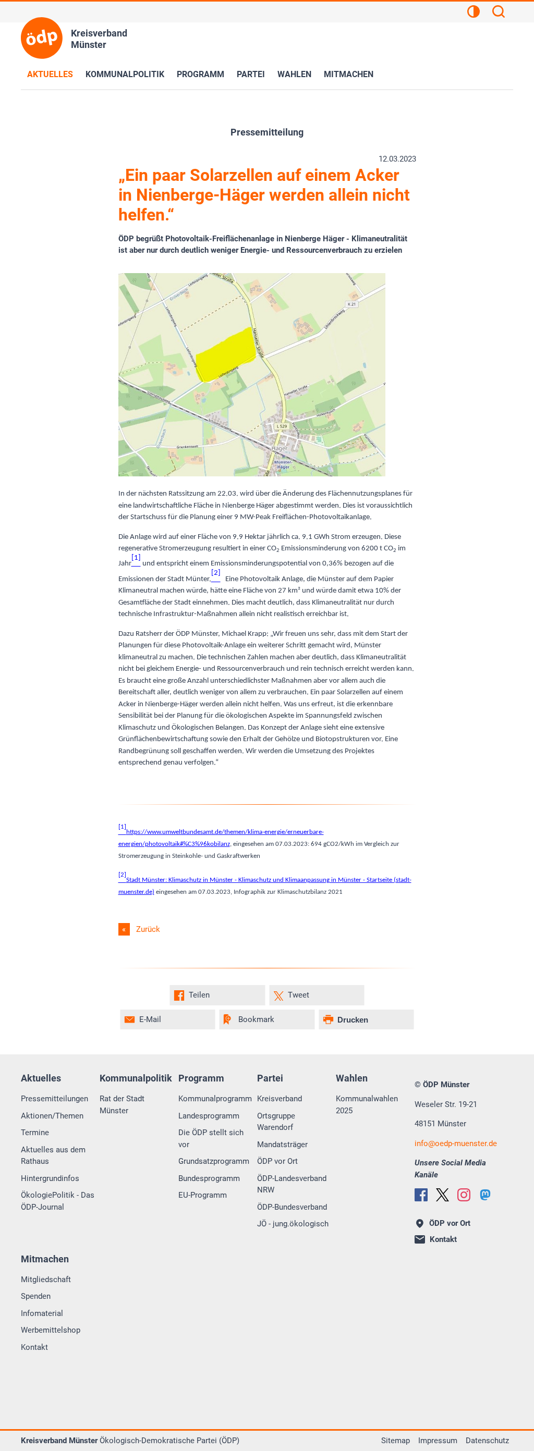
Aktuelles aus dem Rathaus (53, 1155)
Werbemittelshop (50, 1330)
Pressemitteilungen (54, 1098)
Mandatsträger (282, 1144)
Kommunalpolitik (125, 74)
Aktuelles (50, 74)
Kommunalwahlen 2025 (367, 1104)
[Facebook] (421, 1194)
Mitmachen (348, 74)
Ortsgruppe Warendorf (276, 1122)
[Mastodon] (485, 1194)
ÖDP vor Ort (277, 1161)
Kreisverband (279, 1098)
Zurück (148, 929)
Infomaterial (42, 1313)
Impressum (437, 1440)
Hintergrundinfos (50, 1178)
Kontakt (34, 1347)
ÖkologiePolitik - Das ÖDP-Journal (57, 1201)
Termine (35, 1132)
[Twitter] (442, 1194)
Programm (200, 74)
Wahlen (294, 74)
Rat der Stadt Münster (122, 1104)
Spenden (36, 1296)
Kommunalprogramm (215, 1098)
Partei (251, 74)
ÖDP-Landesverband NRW (291, 1184)
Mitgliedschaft (46, 1279)
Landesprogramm (208, 1116)
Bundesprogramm (209, 1178)
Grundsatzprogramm (213, 1161)
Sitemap (395, 1440)
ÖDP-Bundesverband (292, 1207)
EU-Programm (202, 1195)
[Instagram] (463, 1194)
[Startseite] (42, 38)
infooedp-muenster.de (456, 1143)
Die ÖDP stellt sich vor (211, 1138)
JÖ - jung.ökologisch (293, 1223)
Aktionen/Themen (52, 1116)
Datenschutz (487, 1440)
